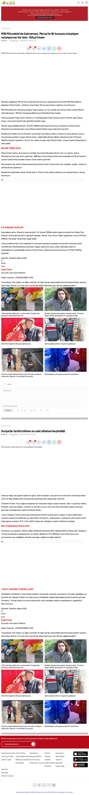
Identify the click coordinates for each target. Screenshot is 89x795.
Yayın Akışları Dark (22, 756)
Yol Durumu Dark (7, 756)
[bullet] (34, 410)
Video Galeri (60, 756)
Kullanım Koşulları (59, 792)
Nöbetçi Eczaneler (22, 760)
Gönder (8, 410)
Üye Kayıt (4, 772)
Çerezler (45, 792)
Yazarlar (59, 760)
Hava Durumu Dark (8, 753)
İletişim (27, 792)
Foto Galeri (60, 753)
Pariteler (48, 766)
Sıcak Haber (60, 766)
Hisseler (48, 760)
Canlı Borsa (34, 753)
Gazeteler (59, 763)
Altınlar (47, 753)
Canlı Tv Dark (20, 753)
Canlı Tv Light (6, 760)
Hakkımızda (20, 792)
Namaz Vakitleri (35, 756)
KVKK (50, 792)
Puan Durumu (35, 760)
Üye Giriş (4, 769)
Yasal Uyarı (69, 792)
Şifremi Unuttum (7, 776)
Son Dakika (20, 763)
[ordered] (31, 410)
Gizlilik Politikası (36, 792)
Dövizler (48, 756)
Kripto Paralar (50, 763)
